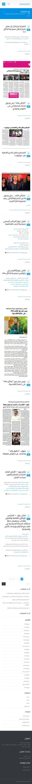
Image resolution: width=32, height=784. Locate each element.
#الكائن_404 (24, 233)
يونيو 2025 (26, 653)
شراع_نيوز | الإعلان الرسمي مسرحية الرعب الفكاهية (14, 222)
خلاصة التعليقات (25, 722)
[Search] (4, 583)
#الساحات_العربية (22, 39)
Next (10, 579)
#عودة (18, 484)
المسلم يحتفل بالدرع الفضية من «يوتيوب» (14, 154)
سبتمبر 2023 (26, 681)
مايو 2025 (26, 656)
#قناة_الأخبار (10, 488)
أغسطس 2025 (25, 646)
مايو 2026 (26, 627)
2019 (27, 697)
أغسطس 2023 (25, 684)
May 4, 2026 (19, 494)
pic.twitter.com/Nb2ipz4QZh (20, 249)
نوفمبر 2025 (26, 640)
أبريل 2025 (26, 659)
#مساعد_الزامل (24, 484)
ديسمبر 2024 (26, 665)
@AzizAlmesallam (12, 280)
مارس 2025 (26, 662)
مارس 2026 (26, 630)
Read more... (27, 54)
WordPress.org (25, 725)
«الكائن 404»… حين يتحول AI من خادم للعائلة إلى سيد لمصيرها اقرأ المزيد (14, 198)
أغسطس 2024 (25, 672)
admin (27, 51)
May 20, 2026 (19, 252)
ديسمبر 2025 (26, 637)
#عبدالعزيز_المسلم (13, 235)
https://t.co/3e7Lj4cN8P (12, 39)
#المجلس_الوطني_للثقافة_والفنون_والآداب (16, 536)
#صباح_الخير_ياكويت (23, 490)
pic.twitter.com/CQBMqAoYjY (21, 552)
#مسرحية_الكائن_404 (23, 239)
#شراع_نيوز (25, 229)
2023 (27, 700)
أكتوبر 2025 (26, 643)
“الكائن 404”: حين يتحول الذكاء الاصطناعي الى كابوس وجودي (15, 105)
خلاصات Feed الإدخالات (24, 719)
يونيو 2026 (26, 624)
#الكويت (10, 247)
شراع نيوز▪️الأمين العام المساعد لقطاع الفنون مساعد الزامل (15, 474)
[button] (8, 4)
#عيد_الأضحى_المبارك (23, 284)
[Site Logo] (25, 4)
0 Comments (12, 210)
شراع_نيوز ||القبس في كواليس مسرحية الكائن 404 (14, 271)
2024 (27, 703)
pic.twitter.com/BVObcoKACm (21, 286)
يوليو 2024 (26, 675)
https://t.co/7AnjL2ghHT (20, 243)
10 (13, 579)
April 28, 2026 (18, 556)
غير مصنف (20, 51)
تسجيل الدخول (26, 716)
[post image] (16, 80)
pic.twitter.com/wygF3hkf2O (11, 490)
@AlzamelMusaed (22, 488)
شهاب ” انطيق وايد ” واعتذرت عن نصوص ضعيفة (14, 452)
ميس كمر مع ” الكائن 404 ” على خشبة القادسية (14, 382)
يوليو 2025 (26, 649)
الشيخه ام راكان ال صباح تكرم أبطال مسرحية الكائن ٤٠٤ (14, 29)
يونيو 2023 (26, 687)
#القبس (19, 278)
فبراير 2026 (26, 633)
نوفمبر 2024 (26, 668)
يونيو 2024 (26, 678)
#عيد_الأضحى (13, 284)
